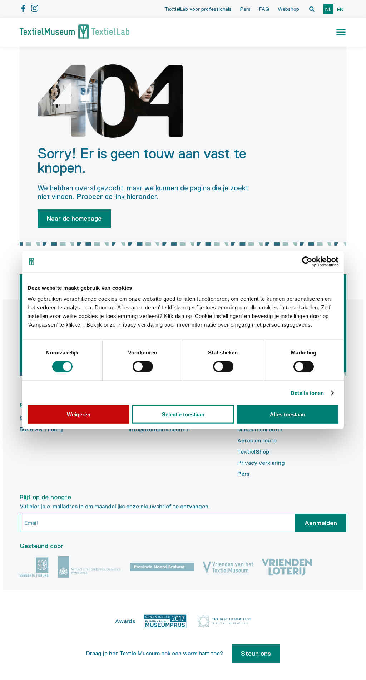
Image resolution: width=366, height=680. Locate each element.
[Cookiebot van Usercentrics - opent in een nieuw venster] (307, 261)
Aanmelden (321, 523)
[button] (341, 32)
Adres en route (257, 440)
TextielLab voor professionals (198, 9)
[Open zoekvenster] (311, 9)
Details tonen (307, 393)
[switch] (143, 366)
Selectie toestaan (183, 414)
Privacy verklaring (261, 463)
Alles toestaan (287, 414)
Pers (245, 9)
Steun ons (256, 653)
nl (328, 9)
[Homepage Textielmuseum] (74, 32)
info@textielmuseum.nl (159, 429)
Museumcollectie (259, 429)
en (340, 9)
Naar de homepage (74, 218)
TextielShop (253, 452)
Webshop (288, 9)
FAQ (264, 9)
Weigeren (78, 414)
